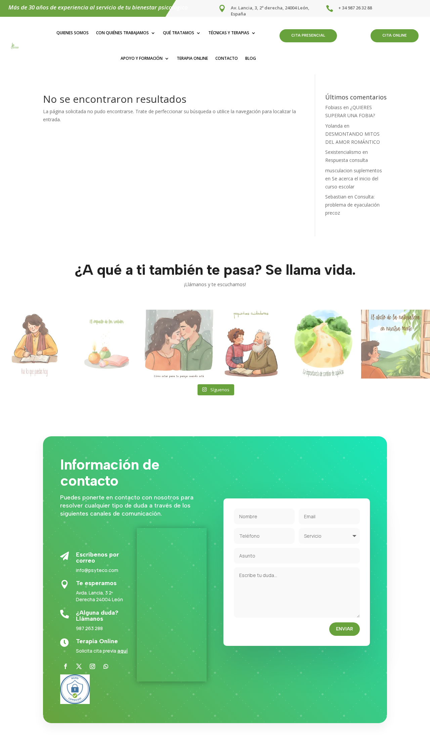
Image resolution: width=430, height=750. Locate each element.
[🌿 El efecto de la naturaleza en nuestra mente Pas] (395, 344)
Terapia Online (192, 58)
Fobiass (333, 107)
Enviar (344, 629)
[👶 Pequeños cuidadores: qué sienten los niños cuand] (251, 344)
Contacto (226, 58)
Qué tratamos (178, 33)
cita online (394, 35)
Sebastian (335, 196)
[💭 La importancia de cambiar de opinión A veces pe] (323, 344)
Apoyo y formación (142, 58)
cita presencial (308, 35)
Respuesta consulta (346, 160)
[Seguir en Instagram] (92, 666)
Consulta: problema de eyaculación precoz (352, 204)
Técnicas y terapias (228, 33)
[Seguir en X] (79, 666)
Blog (250, 58)
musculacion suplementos (353, 170)
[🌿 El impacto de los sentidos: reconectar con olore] (106, 344)
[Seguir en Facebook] (65, 666)
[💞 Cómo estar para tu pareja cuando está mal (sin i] (178, 344)
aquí (122, 651)
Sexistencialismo (343, 152)
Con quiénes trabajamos (122, 33)
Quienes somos (72, 33)
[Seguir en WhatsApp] (105, 666)
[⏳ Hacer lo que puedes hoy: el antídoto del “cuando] (34, 344)
